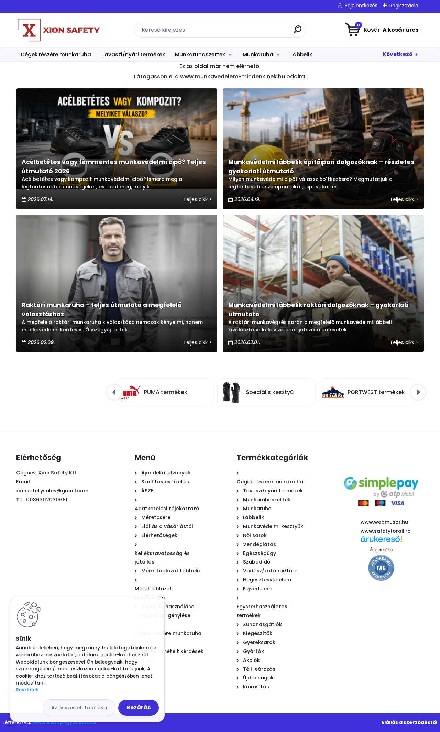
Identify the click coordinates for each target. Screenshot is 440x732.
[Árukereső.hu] (381, 541)
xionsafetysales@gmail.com (52, 490)
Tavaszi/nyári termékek (133, 54)
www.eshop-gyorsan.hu (64, 722)
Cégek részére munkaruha (56, 54)
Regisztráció (403, 5)
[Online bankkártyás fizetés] (381, 470)
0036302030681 (46, 499)
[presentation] (114, 392)
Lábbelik (301, 54)
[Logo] (58, 30)
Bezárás (138, 707)
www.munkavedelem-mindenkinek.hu (232, 76)
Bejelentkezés (361, 5)
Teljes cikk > (197, 199)
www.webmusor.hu (384, 521)
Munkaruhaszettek (200, 54)
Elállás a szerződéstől (409, 722)
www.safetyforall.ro (386, 530)
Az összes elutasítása (79, 707)
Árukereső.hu (381, 550)
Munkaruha (258, 54)
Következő (397, 54)
